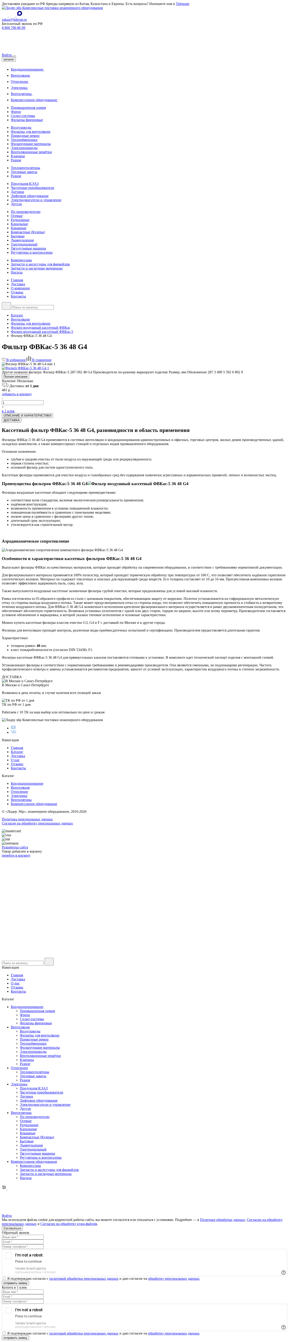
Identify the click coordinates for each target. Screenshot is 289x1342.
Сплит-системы (23, 116)
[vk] (13, 732)
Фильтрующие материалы (31, 144)
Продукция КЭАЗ (25, 184)
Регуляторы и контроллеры (32, 252)
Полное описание (15, 376)
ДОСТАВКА (12, 420)
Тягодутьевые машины (28, 248)
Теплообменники (24, 140)
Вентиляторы (22, 94)
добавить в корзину (17, 394)
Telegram (182, 4)
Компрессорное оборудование (34, 100)
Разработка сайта (15, 847)
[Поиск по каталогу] (6, 306)
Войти (7, 55)
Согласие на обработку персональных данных (37, 823)
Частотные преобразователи (32, 188)
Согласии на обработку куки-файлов (68, 1224)
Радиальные (20, 220)
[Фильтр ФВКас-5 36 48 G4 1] (25, 368)
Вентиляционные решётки (31, 152)
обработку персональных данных (174, 1278)
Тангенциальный (24, 244)
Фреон (16, 112)
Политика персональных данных (27, 819)
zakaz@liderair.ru (14, 19)
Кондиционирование (27, 69)
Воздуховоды (21, 127)
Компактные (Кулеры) (28, 232)
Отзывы (17, 292)
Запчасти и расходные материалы (37, 268)
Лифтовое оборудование (30, 196)
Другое (16, 204)
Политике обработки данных (222, 1220)
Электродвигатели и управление (36, 200)
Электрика (19, 88)
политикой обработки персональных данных (84, 1278)
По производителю (25, 212)
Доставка (18, 284)
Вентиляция (20, 75)
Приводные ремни (25, 136)
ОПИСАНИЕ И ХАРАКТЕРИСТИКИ (27, 415)
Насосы (17, 272)
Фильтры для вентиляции (30, 131)
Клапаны (18, 156)
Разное (16, 160)
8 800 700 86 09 (13, 28)
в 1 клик (8, 411)
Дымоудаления (22, 240)
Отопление (20, 81)
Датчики (17, 192)
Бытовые (18, 236)
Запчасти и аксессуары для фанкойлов (40, 264)
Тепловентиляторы (25, 168)
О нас (15, 760)
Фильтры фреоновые (27, 120)
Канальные (19, 224)
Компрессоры (21, 260)
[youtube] (13, 728)
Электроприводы (24, 148)
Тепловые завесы (24, 172)
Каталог (17, 752)
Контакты (18, 296)
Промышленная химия (28, 108)
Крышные (18, 228)
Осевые (17, 216)
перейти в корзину (16, 855)
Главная (17, 280)
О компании (20, 288)
